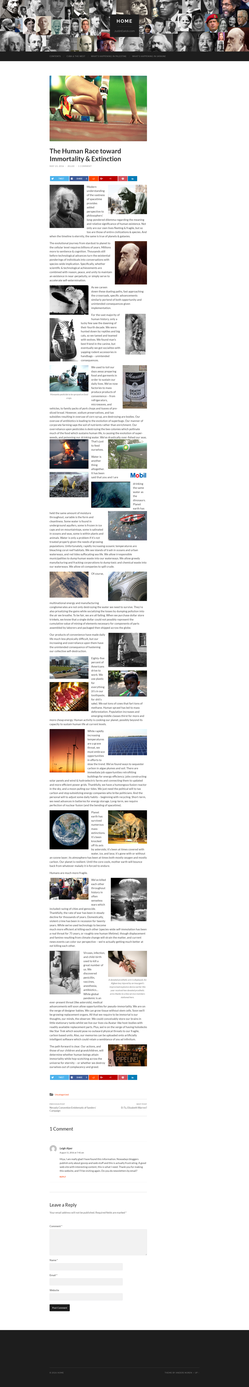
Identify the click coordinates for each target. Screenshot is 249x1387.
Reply (63, 1177)
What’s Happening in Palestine (109, 56)
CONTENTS (55, 56)
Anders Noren (184, 1373)
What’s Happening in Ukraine (149, 56)
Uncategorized (62, 1094)
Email (53, 1275)
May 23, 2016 (57, 166)
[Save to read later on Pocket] (123, 178)
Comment (56, 1226)
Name (54, 1260)
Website (54, 1290)
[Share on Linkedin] (132, 178)
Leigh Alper (66, 1148)
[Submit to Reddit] (93, 178)
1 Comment (85, 166)
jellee (71, 166)
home (125, 21)
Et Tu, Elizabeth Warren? (134, 1106)
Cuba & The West (76, 56)
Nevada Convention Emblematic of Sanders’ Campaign (73, 1107)
